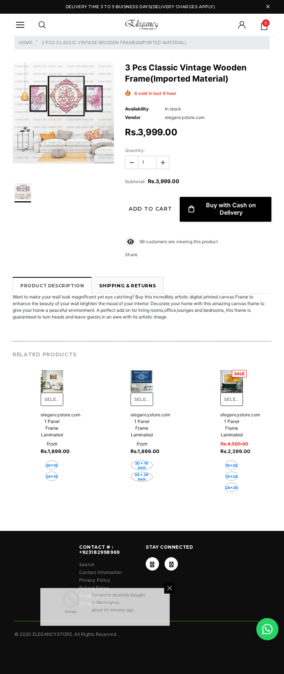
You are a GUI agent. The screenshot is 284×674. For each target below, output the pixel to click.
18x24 (231, 476)
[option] (63, 113)
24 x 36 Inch (142, 476)
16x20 (231, 465)
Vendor (133, 117)
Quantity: (135, 150)
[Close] (169, 596)
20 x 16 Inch (141, 465)
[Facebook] (152, 564)
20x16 (52, 465)
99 (142, 241)
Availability (137, 109)
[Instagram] (171, 564)
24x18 (52, 476)
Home (26, 42)
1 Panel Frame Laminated (52, 428)
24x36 (231, 487)
